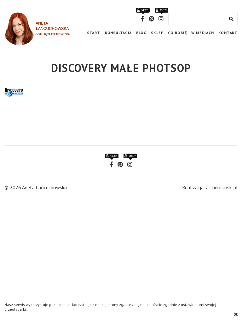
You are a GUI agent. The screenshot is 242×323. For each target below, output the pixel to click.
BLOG (141, 32)
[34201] (142, 19)
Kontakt (228, 32)
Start (93, 32)
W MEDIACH (202, 32)
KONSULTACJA (118, 32)
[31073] (161, 19)
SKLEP (157, 32)
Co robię (177, 32)
